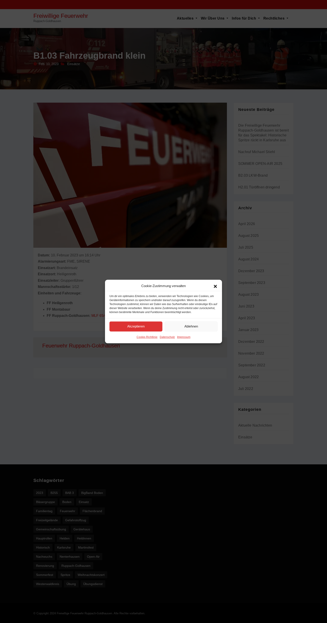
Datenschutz (167, 337)
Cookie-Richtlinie (147, 337)
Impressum (183, 337)
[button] (215, 286)
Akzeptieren (136, 326)
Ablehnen (191, 326)
